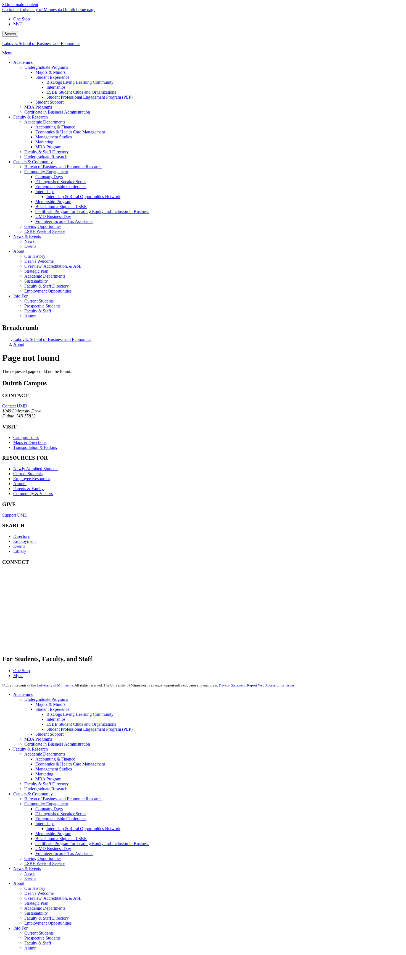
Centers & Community (33, 793)
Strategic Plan (36, 903)
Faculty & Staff (37, 943)
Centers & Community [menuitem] (33, 161)
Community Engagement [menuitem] (46, 171)
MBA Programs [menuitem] (38, 107)
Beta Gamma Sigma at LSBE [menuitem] (61, 206)
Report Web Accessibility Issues (270, 685)
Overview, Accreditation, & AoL (52, 898)
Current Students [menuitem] (39, 301)
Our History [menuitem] (34, 256)
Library (19, 551)
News (29, 873)
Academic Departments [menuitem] (44, 122)
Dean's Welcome (39, 893)
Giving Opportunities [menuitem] (42, 226)
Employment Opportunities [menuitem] (48, 291)
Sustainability (36, 913)
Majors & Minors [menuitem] (50, 72)
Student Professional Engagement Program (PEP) (89, 729)
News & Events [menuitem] (27, 236)
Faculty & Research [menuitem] (30, 117)
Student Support (49, 734)
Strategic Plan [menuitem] (36, 271)
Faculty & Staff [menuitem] (37, 311)
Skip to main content (20, 4)
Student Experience (52, 709)
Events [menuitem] (30, 246)
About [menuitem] (18, 251)
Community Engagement (46, 803)
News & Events (27, 868)
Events (19, 546)
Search (10, 34)
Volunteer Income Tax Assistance (64, 853)
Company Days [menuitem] (49, 176)
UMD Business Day (53, 848)
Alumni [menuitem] (31, 316)
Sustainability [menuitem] (36, 281)
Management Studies (53, 769)
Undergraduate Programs (46, 699)
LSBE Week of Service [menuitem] (44, 231)
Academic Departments (44, 754)
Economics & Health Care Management (70, 764)
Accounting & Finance (55, 759)
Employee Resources (31, 478)
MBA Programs (38, 739)
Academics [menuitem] (23, 62)
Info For (20, 928)
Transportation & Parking (35, 447)
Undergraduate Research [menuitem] (45, 156)
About (18, 344)
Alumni (20, 483)
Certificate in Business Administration (57, 744)
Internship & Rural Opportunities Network (83, 828)
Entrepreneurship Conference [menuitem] (60, 186)
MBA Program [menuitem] (48, 146)
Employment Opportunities (48, 923)
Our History (34, 888)
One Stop (21, 19)
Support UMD (15, 515)
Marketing (44, 774)
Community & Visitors (33, 493)
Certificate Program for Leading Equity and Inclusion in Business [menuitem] (92, 211)
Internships (55, 719)
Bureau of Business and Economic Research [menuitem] (63, 166)
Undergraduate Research (45, 788)
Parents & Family (28, 488)
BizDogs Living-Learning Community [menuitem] (80, 82)
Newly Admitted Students (35, 468)
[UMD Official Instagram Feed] (43, 597)
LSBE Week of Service (44, 863)
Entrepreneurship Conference (60, 818)
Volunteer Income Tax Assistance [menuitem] (64, 221)
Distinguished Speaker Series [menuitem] (60, 181)
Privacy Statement (232, 685)
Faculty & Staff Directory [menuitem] (46, 151)
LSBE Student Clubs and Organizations (81, 724)
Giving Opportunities (42, 858)
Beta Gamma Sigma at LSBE (61, 838)
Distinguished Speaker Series (60, 813)
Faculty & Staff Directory (46, 784)
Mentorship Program (53, 833)
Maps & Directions (29, 442)
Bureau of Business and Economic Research (63, 798)
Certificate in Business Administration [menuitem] (57, 112)
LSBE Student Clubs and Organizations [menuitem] (81, 92)
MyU (18, 24)
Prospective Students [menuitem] (42, 306)
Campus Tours (26, 437)
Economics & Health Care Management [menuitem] (70, 132)
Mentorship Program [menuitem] (53, 201)
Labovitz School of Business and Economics (41, 43)
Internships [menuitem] (55, 87)
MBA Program (48, 779)
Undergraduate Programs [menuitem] (46, 67)
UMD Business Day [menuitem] (53, 216)
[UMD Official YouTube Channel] (43, 612)
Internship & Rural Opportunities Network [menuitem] (83, 196)
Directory (21, 536)
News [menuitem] (29, 241)
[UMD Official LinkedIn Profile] (43, 627)
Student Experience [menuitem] (52, 77)
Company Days (49, 808)
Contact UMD (14, 406)
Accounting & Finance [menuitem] (55, 127)
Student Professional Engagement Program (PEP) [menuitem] (89, 97)
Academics (23, 694)
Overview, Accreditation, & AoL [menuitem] (52, 266)
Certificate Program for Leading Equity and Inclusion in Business (92, 843)
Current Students (28, 473)
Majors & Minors (50, 704)
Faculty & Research (30, 749)
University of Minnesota (55, 685)
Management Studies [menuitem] (53, 137)
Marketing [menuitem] (44, 142)
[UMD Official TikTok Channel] (43, 642)
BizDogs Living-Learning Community (80, 714)
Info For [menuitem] (20, 296)
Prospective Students (42, 938)
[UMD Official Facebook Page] (43, 582)
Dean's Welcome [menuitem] (39, 261)
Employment (24, 541)
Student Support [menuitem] (49, 102)
